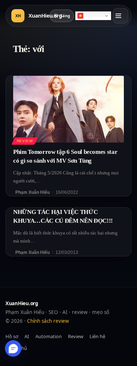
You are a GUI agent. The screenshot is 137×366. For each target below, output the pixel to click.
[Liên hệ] (13, 348)
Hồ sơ (11, 336)
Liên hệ (97, 336)
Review (25, 141)
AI (26, 336)
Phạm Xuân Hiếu (32, 192)
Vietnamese (95, 16)
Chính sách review (48, 321)
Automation (48, 336)
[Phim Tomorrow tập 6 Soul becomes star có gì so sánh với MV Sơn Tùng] (68, 109)
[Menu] (120, 15)
